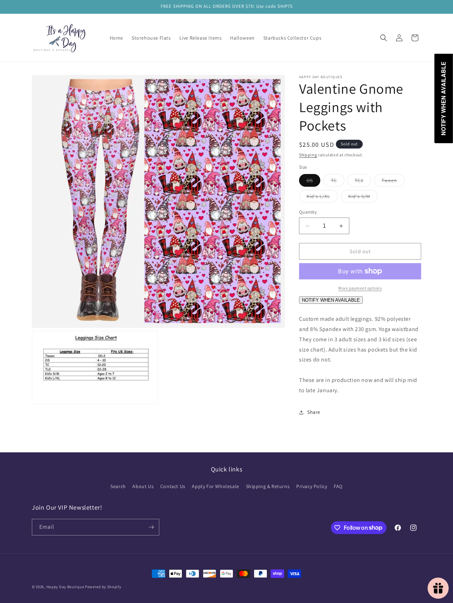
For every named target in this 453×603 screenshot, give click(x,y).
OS (313, 182)
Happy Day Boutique (65, 586)
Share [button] (313, 412)
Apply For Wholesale (215, 486)
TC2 (363, 182)
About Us (143, 486)
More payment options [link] (360, 288)
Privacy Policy (311, 486)
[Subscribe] (151, 527)
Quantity (308, 212)
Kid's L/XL (322, 198)
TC (337, 182)
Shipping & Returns (268, 486)
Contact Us (172, 486)
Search (118, 486)
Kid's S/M (363, 198)
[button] (383, 38)
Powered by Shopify (103, 586)
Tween (393, 182)
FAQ (338, 486)
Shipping (308, 154)
